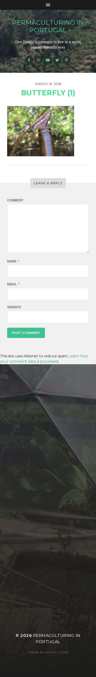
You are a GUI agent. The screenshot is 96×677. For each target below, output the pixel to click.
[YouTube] (48, 60)
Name (13, 261)
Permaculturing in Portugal (48, 26)
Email (13, 284)
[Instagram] (38, 60)
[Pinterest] (67, 60)
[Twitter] (57, 60)
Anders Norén (57, 652)
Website (14, 307)
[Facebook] (29, 60)
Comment (15, 200)
